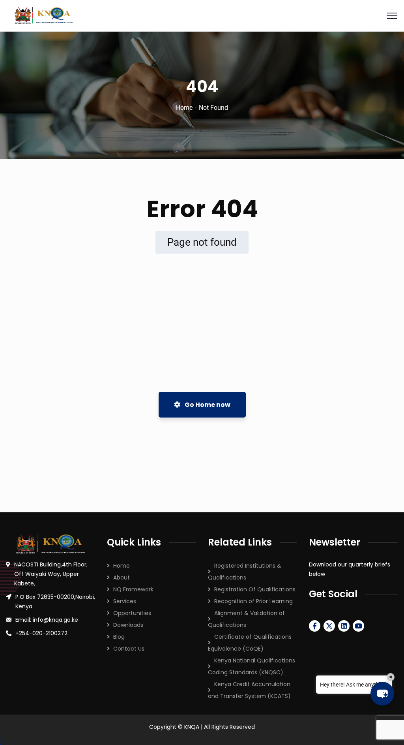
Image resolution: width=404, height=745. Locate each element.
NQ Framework (133, 589)
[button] (382, 693)
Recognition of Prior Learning (253, 601)
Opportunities (132, 613)
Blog (119, 637)
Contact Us (128, 649)
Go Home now (206, 404)
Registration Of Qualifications (255, 589)
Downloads (128, 625)
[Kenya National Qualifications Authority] (202, 16)
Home (184, 107)
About (121, 577)
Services (124, 601)
